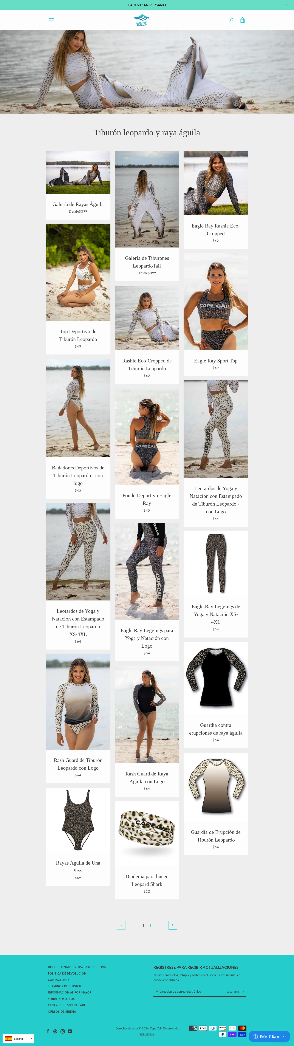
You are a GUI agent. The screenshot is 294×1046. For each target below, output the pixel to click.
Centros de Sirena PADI (66, 1005)
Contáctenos (59, 979)
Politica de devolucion (67, 973)
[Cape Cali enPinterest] (55, 1031)
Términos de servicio (65, 986)
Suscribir (233, 991)
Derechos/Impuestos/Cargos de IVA (77, 967)
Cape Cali (155, 1028)
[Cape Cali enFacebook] (48, 1031)
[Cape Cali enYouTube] (70, 1031)
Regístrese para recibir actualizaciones (195, 967)
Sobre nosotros (61, 999)
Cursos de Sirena (62, 1011)
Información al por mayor (70, 992)
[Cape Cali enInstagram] (62, 1031)
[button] (18, 1038)
